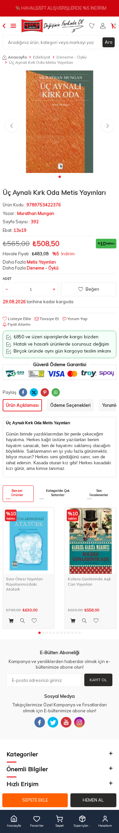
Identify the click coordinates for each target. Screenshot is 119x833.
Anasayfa (17, 57)
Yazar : (28, 213)
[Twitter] (53, 722)
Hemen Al (93, 800)
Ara (108, 42)
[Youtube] (66, 722)
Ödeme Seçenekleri (70, 405)
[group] (59, 121)
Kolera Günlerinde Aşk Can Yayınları (89, 581)
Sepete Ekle (35, 800)
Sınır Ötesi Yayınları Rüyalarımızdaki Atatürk (24, 584)
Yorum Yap (77, 318)
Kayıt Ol (98, 679)
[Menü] (13, 25)
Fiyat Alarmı (18, 324)
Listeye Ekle (19, 318)
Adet (7, 278)
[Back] (4, 25)
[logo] (52, 25)
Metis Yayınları (41, 262)
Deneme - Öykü (72, 57)
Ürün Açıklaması (22, 405)
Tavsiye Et (49, 318)
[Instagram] (79, 722)
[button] (60, 177)
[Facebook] (39, 722)
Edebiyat (41, 57)
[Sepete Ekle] (11, 621)
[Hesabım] (102, 25)
